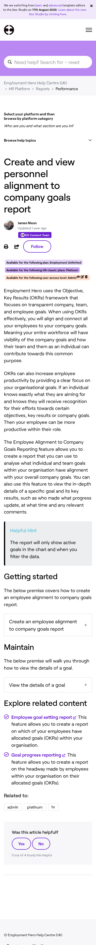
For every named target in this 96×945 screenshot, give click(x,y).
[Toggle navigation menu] (89, 30)
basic (38, 5)
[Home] (9, 30)
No (41, 843)
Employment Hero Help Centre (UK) (35, 82)
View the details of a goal (37, 685)
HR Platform (19, 88)
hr (53, 807)
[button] (48, 140)
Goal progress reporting (36, 755)
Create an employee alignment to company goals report (43, 625)
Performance (67, 88)
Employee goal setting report (41, 717)
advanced (55, 5)
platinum (35, 807)
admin (12, 807)
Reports (43, 88)
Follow (37, 246)
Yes (21, 843)
